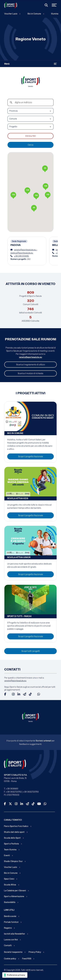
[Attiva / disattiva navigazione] (55, 64)
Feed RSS (26, 958)
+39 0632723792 (14, 792)
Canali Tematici (13, 820)
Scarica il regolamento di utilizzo (30, 364)
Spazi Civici (9, 879)
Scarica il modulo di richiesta (30, 373)
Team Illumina (10, 849)
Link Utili (9, 910)
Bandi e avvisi (10, 916)
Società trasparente (13, 952)
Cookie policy (10, 958)
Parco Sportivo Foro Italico (16, 826)
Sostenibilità (9, 902)
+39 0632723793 (31, 792)
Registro (8, 928)
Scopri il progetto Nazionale (30, 456)
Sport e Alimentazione (14, 896)
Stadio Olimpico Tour (13, 861)
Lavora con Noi (11, 939)
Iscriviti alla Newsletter (14, 933)
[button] (36, 196)
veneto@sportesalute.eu (30, 357)
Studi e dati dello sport (14, 832)
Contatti (8, 945)
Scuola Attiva (10, 884)
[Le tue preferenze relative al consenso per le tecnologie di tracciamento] (14, 975)
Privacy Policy (35, 952)
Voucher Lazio (10, 13)
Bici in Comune (34, 13)
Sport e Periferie (11, 843)
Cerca (30, 145)
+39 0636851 (12, 788)
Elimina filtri (30, 136)
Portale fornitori (11, 922)
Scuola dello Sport (12, 838)
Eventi (7, 855)
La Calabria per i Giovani (15, 890)
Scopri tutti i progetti (30, 651)
